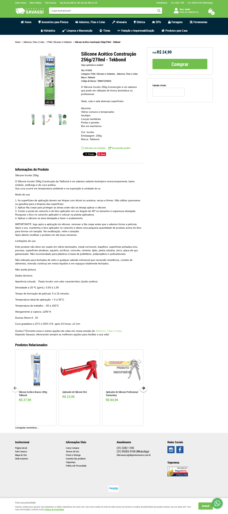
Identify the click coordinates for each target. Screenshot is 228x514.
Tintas (106, 31)
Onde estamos (21, 458)
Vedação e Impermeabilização (137, 31)
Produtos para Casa (176, 31)
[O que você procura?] (159, 10)
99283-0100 (200, 2)
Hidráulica (49, 31)
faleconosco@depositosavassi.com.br (134, 455)
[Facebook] (179, 449)
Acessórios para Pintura (55, 22)
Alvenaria (121, 22)
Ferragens (177, 22)
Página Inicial (21, 447)
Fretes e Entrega (73, 455)
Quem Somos (20, 2)
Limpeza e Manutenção (79, 31)
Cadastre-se (193, 12)
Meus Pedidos (36, 2)
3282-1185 (177, 2)
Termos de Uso (72, 451)
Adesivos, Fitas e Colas (92, 22)
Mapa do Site (21, 455)
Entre (182, 12)
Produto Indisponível (122, 370)
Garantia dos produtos (76, 458)
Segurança (70, 462)
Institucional (22, 442)
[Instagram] (171, 449)
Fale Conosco (50, 2)
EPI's (158, 22)
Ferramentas (200, 22)
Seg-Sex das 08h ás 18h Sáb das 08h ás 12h (78, 2)
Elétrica (141, 22)
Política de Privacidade (76, 465)
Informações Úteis (76, 442)
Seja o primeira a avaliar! (92, 64)
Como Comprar (72, 447)
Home (28, 22)
